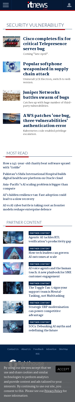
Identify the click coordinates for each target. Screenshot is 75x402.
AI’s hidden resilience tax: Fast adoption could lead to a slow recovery (34, 197)
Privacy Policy (53, 391)
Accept (63, 369)
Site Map (63, 349)
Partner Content (24, 222)
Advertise (51, 349)
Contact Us (13, 349)
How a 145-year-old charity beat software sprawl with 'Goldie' (36, 166)
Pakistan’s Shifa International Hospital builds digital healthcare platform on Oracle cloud (34, 176)
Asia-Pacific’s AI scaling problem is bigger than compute (35, 187)
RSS (37, 353)
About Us (26, 349)
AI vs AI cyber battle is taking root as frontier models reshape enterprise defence (34, 208)
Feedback (38, 349)
